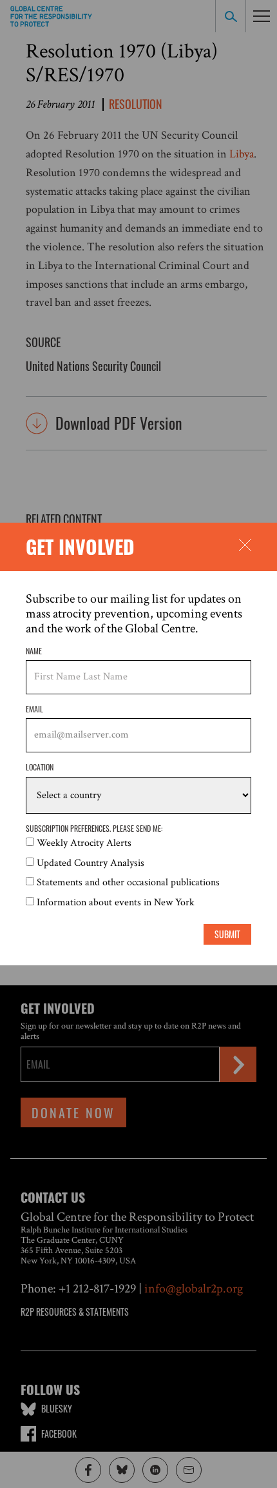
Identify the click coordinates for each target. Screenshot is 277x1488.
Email (34, 709)
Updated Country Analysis (90, 863)
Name (34, 650)
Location (39, 767)
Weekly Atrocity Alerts (84, 843)
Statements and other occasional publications (128, 882)
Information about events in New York (116, 902)
